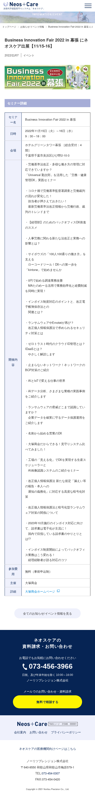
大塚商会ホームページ (40, 591)
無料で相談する (47, 702)
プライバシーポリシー (66, 732)
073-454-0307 (51, 773)
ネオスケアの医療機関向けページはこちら (47, 748)
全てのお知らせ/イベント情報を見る (47, 613)
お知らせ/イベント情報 (32, 26)
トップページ (9, 26)
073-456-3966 (51, 666)
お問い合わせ (39, 732)
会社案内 (20, 732)
